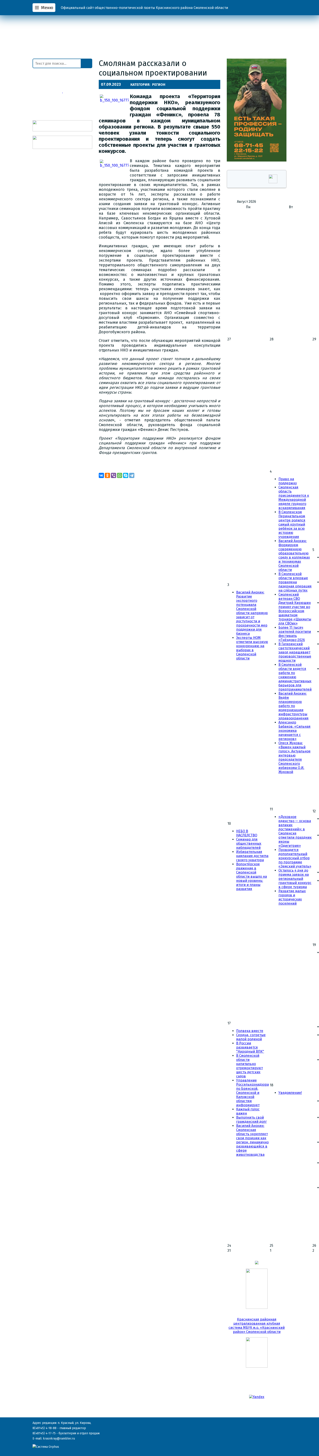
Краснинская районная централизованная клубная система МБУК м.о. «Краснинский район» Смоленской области (257, 1325)
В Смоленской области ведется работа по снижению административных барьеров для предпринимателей (295, 677)
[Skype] (125, 475)
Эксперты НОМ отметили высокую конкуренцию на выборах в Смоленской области (252, 648)
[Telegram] (131, 475)
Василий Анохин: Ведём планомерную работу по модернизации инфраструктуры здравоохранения (293, 705)
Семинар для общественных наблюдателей (248, 843)
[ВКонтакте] (101, 475)
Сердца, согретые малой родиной (251, 1037)
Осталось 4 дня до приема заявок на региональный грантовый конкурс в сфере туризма (294, 878)
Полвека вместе (249, 1031)
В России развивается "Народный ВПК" (250, 1047)
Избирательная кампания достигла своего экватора (252, 856)
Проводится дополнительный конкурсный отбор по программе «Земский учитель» (294, 858)
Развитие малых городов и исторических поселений (292, 897)
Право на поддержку (287, 481)
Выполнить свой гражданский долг (251, 1119)
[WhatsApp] (119, 475)
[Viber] (113, 475)
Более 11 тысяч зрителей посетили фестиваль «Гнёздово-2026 (294, 633)
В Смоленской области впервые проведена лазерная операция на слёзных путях (295, 582)
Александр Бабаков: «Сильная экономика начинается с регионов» (294, 730)
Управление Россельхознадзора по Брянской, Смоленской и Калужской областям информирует (252, 1092)
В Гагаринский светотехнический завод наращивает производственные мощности (294, 652)
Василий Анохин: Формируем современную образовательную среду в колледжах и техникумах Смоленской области (294, 555)
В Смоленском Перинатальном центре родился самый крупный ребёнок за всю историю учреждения (291, 524)
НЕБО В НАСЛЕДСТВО (246, 833)
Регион (158, 84)
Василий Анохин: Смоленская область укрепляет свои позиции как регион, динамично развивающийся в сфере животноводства (252, 1140)
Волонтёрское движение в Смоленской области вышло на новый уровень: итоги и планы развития (251, 876)
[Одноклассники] (107, 475)
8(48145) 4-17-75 (44, 1433)
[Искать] (86, 63)
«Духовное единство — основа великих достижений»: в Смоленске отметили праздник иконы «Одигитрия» (295, 831)
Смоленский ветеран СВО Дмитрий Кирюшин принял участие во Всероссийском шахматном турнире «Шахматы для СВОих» (294, 608)
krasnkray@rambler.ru (59, 1438)
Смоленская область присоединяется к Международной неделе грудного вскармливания (293, 497)
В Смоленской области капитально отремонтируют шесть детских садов (249, 1066)
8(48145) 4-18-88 (44, 1428)
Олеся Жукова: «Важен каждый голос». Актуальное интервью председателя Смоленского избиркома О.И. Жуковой (294, 757)
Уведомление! (290, 1093)
